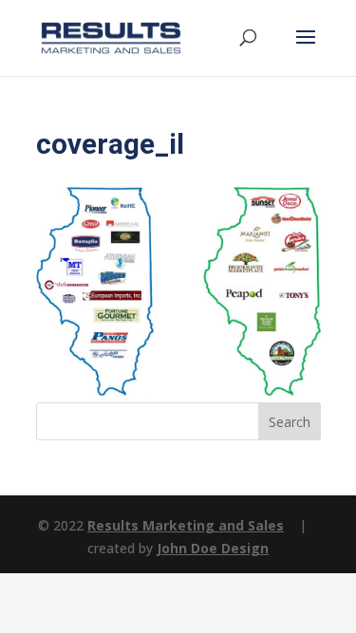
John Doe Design (213, 548)
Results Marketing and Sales (185, 525)
